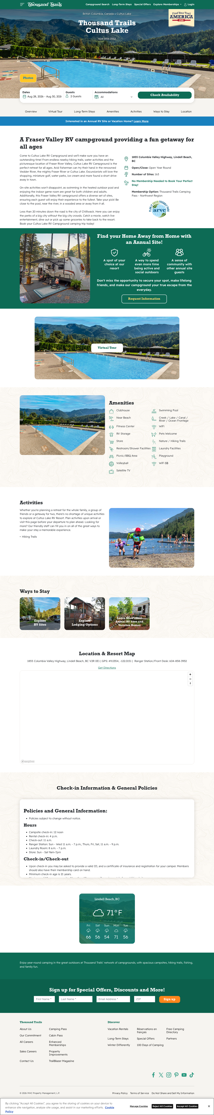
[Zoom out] (190, 679)
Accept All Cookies (187, 1106)
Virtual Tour (55, 111)
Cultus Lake (124, 13)
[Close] (209, 1106)
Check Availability (164, 95)
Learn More (141, 121)
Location (186, 111)
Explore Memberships (166, 4)
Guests (70, 92)
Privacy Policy (120, 1093)
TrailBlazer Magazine (61, 1061)
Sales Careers (28, 1051)
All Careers (26, 1041)
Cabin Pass (56, 1035)
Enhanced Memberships (57, 1043)
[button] (116, 97)
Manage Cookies (139, 1106)
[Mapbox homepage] (28, 761)
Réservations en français (147, 1030)
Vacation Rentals (118, 1029)
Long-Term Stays (122, 4)
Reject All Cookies (162, 1106)
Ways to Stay (161, 111)
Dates (26, 92)
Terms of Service (139, 1093)
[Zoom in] (190, 674)
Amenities (113, 111)
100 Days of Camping (150, 1045)
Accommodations (106, 92)
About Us (25, 1029)
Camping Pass (58, 1029)
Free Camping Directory (175, 1030)
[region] (107, 717)
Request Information (144, 299)
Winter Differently (119, 1045)
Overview (31, 111)
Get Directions (107, 667)
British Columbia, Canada (98, 13)
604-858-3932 (107, 38)
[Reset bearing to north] (190, 683)
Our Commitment (30, 1035)
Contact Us (27, 1061)
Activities (136, 111)
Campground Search (97, 4)
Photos (28, 78)
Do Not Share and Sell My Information (173, 1093)
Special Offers (142, 4)
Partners (171, 1038)
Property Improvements (58, 1053)
